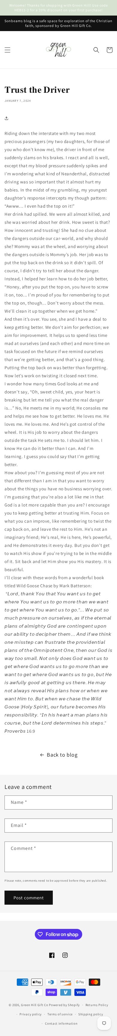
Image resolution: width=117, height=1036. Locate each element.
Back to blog (62, 754)
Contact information (61, 1023)
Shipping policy (90, 1014)
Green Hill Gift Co (34, 1005)
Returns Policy (97, 1005)
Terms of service (60, 1014)
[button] (7, 50)
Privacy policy (31, 1014)
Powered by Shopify (64, 1005)
